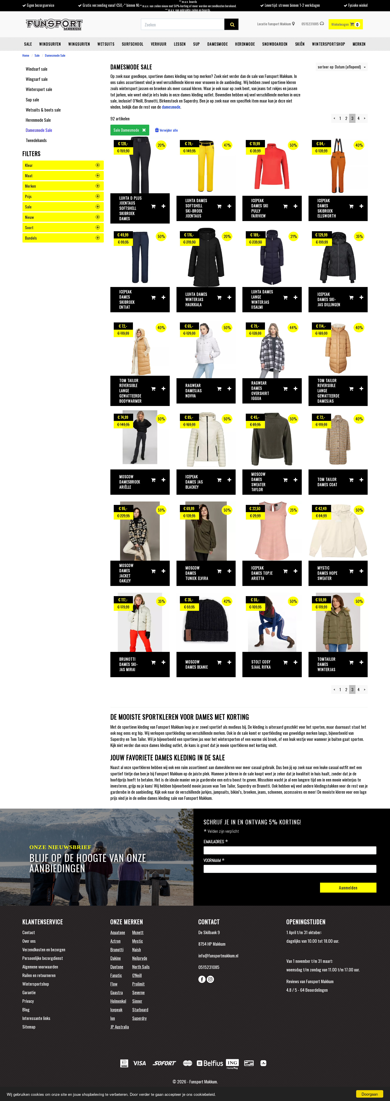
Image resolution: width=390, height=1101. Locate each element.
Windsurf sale (36, 68)
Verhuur (159, 44)
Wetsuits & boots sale (43, 109)
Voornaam (214, 860)
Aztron (115, 941)
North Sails (141, 966)
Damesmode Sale (55, 55)
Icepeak (116, 1009)
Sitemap (28, 1026)
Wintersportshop (35, 983)
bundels (31, 238)
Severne (138, 992)
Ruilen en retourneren (39, 975)
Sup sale (32, 99)
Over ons (29, 941)
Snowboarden (275, 44)
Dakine (115, 958)
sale (28, 207)
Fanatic (116, 975)
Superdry (139, 1018)
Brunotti (116, 949)
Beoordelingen (316, 990)
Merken (359, 44)
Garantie (29, 992)
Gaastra (116, 992)
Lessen (180, 44)
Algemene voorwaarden (40, 966)
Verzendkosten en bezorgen (43, 949)
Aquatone (117, 932)
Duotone (116, 966)
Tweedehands (36, 140)
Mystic (137, 941)
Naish (136, 949)
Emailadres (216, 842)
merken (30, 186)
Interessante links (36, 1018)
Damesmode (217, 44)
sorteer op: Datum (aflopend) (340, 67)
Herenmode (245, 44)
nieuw (29, 217)
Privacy (28, 1001)
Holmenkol (118, 1001)
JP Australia (119, 1026)
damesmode (171, 106)
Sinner (137, 1001)
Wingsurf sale (37, 79)
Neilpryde (139, 958)
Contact (28, 932)
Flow (113, 983)
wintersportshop (328, 44)
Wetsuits (106, 44)
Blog (26, 1009)
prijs (28, 196)
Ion (112, 1018)
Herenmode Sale (38, 120)
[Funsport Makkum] (54, 24)
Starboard (140, 1009)
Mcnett (138, 932)
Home (25, 55)
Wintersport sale (39, 89)
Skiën (300, 44)
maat (28, 175)
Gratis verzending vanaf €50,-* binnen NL (111, 5)
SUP (196, 44)
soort (29, 227)
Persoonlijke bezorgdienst (42, 958)
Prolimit (138, 983)
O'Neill (137, 975)
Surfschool (133, 44)
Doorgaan (370, 1094)
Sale (28, 44)
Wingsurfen (79, 44)
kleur (29, 165)
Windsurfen (50, 44)
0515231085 (310, 23)
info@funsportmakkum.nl (218, 955)
